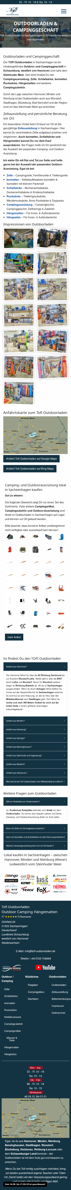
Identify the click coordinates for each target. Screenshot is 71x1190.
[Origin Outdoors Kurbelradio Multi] (35, 601)
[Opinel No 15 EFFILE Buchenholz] (22, 562)
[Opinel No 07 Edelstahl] (61, 575)
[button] (31, 458)
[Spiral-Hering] (10, 601)
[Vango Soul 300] (10, 537)
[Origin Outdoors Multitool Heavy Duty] (48, 613)
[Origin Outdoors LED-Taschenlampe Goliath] (10, 626)
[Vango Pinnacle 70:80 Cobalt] (61, 537)
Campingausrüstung (20, 204)
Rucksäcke (14, 196)
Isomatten (13, 179)
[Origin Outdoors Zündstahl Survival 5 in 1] (22, 601)
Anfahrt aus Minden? (15, 720)
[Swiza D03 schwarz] (48, 550)
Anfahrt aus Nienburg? (16, 729)
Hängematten (15, 213)
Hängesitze (14, 217)
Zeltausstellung (27, 128)
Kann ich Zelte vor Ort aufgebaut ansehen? (25, 828)
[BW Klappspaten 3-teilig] (61, 626)
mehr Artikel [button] (14, 637)
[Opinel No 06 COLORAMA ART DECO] (35, 588)
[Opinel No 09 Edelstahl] (10, 575)
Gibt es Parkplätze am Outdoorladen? (23, 801)
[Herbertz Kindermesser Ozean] (48, 588)
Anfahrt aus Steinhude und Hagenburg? (24, 755)
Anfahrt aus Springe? (15, 738)
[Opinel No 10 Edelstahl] (48, 562)
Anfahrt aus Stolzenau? (16, 772)
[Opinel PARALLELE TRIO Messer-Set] (61, 550)
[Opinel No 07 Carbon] (10, 588)
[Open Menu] (63, 11)
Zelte (10, 175)
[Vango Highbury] (10, 613)
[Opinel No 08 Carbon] (22, 575)
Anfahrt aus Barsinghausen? (19, 746)
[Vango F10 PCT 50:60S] (10, 550)
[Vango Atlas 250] (48, 537)
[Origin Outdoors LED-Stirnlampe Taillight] (22, 626)
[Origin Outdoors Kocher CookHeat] (35, 626)
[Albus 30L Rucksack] (35, 550)
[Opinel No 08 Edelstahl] (35, 575)
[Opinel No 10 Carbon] (35, 562)
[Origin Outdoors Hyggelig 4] (35, 537)
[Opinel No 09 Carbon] (61, 562)
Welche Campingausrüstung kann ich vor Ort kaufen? (30, 845)
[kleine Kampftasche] (22, 550)
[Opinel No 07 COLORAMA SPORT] (22, 588)
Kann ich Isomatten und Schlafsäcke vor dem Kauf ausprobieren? (35, 837)
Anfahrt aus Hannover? (16, 666)
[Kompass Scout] (48, 601)
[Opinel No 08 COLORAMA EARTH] (48, 575)
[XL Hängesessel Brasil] (61, 588)
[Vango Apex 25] (35, 613)
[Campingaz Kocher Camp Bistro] (48, 626)
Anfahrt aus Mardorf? (15, 764)
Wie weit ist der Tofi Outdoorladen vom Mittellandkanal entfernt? (34, 781)
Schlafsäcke (14, 188)
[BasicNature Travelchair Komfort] (22, 613)
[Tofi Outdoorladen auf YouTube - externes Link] (45, 969)
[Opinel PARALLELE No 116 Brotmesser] (10, 562)
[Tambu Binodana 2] (22, 537)
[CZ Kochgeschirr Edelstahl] (61, 601)
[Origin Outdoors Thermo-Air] (61, 613)
